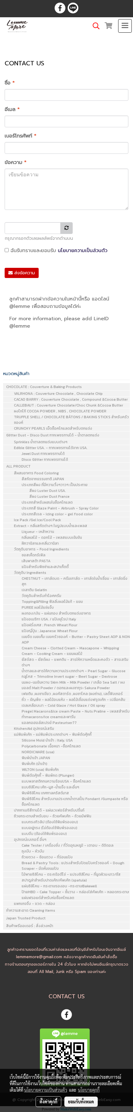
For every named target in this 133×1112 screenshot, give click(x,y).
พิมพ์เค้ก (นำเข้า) (34, 764)
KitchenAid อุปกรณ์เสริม (34, 728)
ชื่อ (10, 83)
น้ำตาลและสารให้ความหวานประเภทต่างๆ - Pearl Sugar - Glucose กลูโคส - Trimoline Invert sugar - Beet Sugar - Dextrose (74, 673)
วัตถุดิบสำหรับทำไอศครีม (41, 596)
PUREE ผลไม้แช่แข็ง (38, 607)
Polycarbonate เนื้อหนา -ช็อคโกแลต (51, 746)
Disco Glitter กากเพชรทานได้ (45, 459)
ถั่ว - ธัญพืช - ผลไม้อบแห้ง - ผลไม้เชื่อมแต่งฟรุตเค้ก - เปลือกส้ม (73, 699)
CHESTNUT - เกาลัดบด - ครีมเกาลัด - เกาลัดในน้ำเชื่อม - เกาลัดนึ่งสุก (74, 581)
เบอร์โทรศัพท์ (20, 136)
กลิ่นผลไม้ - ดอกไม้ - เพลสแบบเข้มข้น (52, 537)
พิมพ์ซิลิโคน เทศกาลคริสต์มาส (45, 793)
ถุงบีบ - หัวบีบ (33, 851)
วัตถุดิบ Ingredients (30, 572)
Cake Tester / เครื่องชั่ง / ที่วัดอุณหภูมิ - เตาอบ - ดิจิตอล (68, 845)
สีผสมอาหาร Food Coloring (36, 473)
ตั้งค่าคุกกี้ (48, 1101)
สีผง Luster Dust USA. (47, 490)
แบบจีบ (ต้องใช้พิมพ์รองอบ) (44, 833)
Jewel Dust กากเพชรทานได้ (43, 453)
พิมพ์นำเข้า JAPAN (36, 758)
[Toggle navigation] (125, 26)
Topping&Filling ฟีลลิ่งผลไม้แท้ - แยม (52, 601)
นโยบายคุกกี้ (89, 1090)
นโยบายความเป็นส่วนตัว (82, 250)
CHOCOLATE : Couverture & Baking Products (44, 387)
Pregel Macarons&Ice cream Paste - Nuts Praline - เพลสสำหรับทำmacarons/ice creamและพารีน (76, 714)
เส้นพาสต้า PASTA (36, 561)
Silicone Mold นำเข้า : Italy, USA (47, 740)
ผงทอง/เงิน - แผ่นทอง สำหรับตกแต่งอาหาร (56, 613)
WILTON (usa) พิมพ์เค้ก (40, 769)
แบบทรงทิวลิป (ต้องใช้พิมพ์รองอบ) (50, 822)
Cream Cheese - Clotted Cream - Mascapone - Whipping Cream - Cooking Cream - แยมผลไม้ (70, 650)
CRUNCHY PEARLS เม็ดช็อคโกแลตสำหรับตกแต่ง (53, 428)
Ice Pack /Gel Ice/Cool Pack (37, 520)
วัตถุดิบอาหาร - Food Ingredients (41, 549)
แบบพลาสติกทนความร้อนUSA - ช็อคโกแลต (56, 781)
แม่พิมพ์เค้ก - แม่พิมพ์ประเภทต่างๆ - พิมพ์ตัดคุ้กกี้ (53, 734)
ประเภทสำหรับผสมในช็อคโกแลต (47, 502)
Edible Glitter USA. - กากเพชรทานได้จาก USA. (51, 448)
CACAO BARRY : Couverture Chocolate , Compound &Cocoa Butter (71, 399)
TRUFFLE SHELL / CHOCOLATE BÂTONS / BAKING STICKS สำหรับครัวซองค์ (71, 419)
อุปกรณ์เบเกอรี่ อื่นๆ (30, 839)
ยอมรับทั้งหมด (81, 1101)
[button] (94, 25)
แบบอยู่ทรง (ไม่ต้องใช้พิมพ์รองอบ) (49, 828)
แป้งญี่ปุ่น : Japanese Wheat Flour (50, 631)
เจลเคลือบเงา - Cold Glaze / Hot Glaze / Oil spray (63, 705)
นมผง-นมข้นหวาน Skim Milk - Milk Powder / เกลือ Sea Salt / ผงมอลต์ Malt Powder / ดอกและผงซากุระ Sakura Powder (73, 685)
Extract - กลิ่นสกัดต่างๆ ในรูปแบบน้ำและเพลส (50, 526)
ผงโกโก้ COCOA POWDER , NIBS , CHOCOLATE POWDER (60, 411)
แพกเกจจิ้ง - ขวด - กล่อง (34, 903)
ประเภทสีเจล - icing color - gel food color (57, 514)
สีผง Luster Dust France (49, 496)
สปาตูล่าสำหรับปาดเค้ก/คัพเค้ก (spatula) (54, 880)
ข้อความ (16, 162)
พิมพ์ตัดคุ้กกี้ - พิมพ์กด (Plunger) (48, 775)
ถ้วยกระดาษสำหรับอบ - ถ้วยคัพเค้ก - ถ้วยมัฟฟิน (52, 816)
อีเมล (12, 109)
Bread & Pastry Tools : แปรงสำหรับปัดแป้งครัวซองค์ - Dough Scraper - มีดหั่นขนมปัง (73, 865)
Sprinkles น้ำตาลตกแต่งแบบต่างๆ (40, 442)
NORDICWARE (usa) (38, 752)
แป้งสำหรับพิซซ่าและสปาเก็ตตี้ (45, 567)
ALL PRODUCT (18, 466)
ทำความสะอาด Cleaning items (30, 910)
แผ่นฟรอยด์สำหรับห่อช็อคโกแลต (48, 898)
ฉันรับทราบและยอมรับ (58, 250)
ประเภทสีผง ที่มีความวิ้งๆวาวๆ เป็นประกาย (55, 485)
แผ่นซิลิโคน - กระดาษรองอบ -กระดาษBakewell (59, 886)
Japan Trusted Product (25, 918)
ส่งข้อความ (24, 273)
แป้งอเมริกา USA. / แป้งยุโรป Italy (49, 619)
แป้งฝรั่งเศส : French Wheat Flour (49, 625)
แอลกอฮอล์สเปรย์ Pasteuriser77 (49, 723)
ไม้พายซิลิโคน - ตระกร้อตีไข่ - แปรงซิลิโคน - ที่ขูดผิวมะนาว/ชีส (71, 874)
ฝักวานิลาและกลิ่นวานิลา (40, 543)
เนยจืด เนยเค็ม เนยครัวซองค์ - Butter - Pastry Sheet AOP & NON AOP (76, 639)
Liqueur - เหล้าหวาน (38, 531)
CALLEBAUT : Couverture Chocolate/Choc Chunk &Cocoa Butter (68, 405)
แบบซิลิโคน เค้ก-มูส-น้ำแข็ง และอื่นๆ (50, 787)
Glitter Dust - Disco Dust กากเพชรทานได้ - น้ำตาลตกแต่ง (52, 435)
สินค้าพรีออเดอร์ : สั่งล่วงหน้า (29, 926)
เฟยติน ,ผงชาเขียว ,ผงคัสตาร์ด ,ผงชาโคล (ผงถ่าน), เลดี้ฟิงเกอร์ (72, 694)
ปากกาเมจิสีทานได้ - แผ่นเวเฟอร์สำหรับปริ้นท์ (49, 810)
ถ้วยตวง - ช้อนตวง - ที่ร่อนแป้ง (47, 857)
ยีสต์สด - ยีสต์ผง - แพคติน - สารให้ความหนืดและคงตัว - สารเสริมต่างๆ (75, 662)
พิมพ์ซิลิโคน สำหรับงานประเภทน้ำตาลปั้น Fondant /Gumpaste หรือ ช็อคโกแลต (75, 801)
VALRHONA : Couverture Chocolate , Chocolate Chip (58, 393)
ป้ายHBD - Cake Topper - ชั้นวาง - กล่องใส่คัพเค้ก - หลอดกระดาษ (75, 892)
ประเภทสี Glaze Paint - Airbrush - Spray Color (60, 508)
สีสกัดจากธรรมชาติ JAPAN (43, 479)
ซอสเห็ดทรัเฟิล (33, 555)
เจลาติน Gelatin (34, 590)
